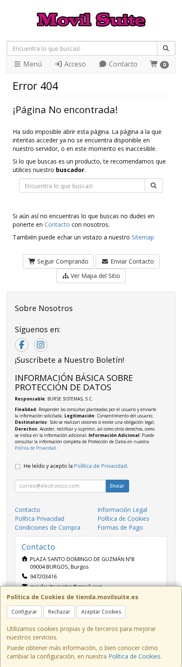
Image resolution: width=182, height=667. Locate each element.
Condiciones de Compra (47, 527)
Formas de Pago (120, 527)
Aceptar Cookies (101, 611)
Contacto (122, 64)
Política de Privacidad (35, 448)
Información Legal (122, 510)
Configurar (24, 611)
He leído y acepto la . (76, 466)
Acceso (74, 64)
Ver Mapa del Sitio (94, 276)
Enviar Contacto (131, 261)
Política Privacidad (39, 518)
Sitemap (143, 237)
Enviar (117, 485)
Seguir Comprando (62, 261)
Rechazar (59, 611)
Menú (32, 64)
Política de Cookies (134, 656)
